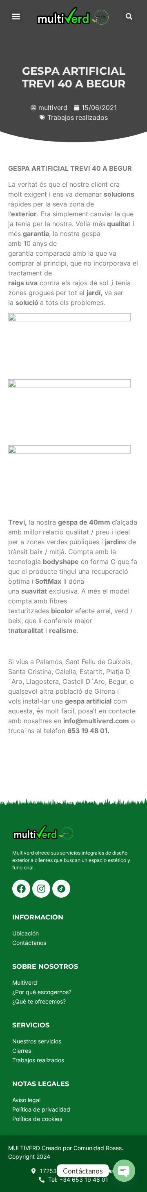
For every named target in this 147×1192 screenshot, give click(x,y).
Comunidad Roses (98, 1147)
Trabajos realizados (77, 117)
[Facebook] (21, 889)
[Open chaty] (124, 1171)
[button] (16, 16)
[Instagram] (41, 889)
